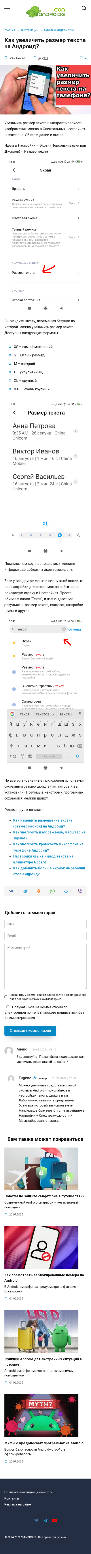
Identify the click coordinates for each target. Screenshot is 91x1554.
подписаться (67, 1012)
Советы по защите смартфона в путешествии (44, 1196)
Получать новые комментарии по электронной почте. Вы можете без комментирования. (44, 1012)
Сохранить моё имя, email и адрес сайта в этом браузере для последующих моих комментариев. (47, 997)
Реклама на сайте (17, 1504)
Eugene (43, 57)
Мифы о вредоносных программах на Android (43, 1443)
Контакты (11, 1498)
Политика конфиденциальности (28, 1492)
